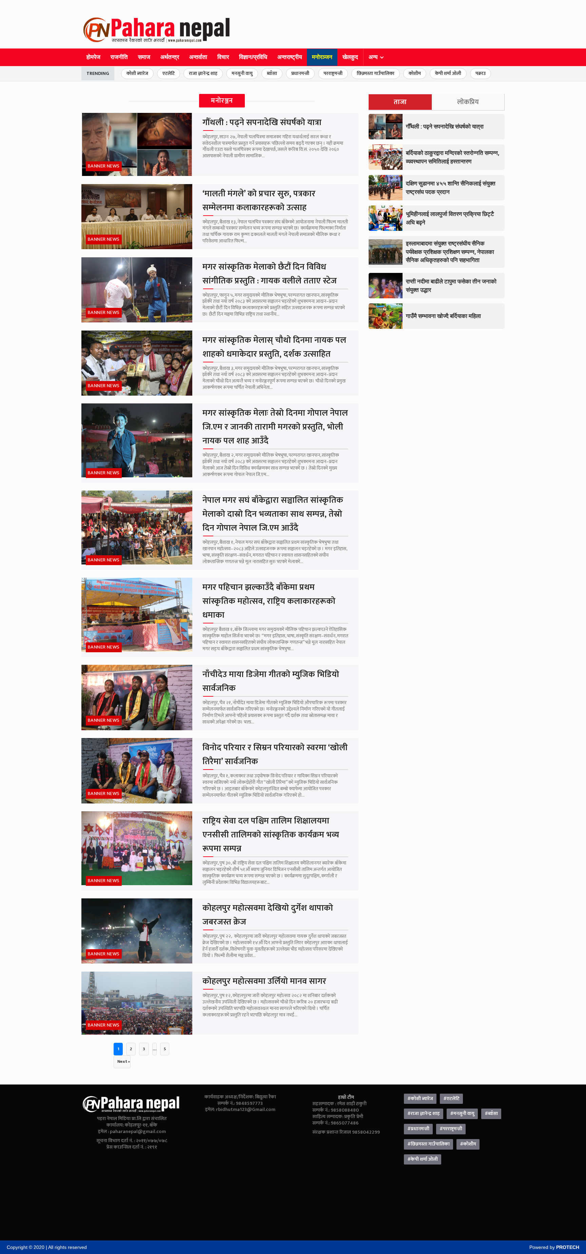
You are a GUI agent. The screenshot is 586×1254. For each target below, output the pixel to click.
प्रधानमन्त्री (300, 73)
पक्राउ (480, 73)
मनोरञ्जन (322, 57)
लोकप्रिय (468, 102)
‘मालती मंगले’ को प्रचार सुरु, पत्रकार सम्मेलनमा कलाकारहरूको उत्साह (258, 201)
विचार (223, 57)
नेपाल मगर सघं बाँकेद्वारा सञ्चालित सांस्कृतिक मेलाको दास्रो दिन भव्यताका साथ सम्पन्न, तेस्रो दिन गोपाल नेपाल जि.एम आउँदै (272, 514)
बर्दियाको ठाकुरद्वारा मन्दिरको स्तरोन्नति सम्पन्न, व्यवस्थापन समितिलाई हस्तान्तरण (452, 157)
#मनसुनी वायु (462, 1114)
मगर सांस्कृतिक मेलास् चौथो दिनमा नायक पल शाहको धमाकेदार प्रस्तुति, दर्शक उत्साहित (274, 347)
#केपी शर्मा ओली (422, 1159)
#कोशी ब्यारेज (420, 1099)
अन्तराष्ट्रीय (289, 57)
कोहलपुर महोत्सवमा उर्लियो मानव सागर (264, 981)
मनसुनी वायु (242, 73)
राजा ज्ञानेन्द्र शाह (203, 73)
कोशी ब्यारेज (137, 73)
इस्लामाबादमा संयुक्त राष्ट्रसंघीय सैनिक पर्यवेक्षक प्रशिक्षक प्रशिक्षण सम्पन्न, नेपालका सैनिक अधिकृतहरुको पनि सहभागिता (450, 251)
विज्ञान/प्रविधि (253, 57)
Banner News (104, 166)
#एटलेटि (451, 1099)
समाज (144, 57)
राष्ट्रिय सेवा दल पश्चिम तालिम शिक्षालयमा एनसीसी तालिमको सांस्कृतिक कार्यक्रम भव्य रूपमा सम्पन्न (270, 835)
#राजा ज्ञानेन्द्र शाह (423, 1114)
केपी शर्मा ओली (448, 73)
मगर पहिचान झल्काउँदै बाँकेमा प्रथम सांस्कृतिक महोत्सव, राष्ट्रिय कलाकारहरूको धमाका (268, 601)
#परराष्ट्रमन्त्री (451, 1129)
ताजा (400, 102)
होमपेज (93, 57)
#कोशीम (468, 1144)
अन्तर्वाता (198, 57)
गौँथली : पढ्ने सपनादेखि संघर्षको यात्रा (261, 123)
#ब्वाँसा (491, 1114)
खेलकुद (350, 57)
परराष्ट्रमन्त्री (333, 73)
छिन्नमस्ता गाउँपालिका (375, 73)
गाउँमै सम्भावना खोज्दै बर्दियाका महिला (443, 316)
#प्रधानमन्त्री (418, 1129)
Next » (123, 1061)
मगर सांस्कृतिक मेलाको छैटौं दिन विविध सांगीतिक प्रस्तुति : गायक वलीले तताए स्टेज (269, 274)
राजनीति (119, 57)
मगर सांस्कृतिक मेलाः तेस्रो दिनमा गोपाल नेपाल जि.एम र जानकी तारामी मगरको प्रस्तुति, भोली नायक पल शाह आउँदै (275, 427)
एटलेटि (168, 73)
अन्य (373, 57)
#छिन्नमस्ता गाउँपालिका (428, 1144)
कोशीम (415, 73)
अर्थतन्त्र (169, 57)
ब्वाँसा (272, 73)
